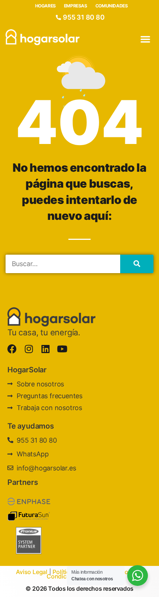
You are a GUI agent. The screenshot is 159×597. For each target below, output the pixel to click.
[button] (145, 39)
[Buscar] (136, 264)
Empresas (75, 6)
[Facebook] (12, 348)
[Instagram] (28, 348)
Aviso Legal (31, 572)
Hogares (45, 6)
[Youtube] (62, 348)
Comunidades (111, 6)
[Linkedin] (45, 348)
